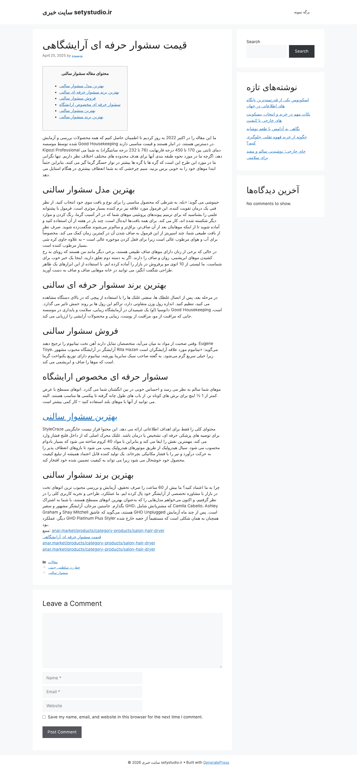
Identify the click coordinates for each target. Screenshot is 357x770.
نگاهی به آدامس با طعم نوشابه (273, 128)
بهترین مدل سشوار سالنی (81, 85)
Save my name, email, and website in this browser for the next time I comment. (125, 716)
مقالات (53, 562)
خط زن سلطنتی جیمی (64, 567)
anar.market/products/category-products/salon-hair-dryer (108, 530)
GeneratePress (216, 762)
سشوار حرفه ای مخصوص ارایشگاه (89, 104)
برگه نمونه (302, 12)
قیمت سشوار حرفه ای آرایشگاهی (71, 536)
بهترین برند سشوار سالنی (81, 116)
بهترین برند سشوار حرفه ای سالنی (89, 92)
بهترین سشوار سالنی (77, 110)
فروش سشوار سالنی (77, 98)
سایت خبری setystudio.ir (77, 12)
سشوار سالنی (58, 573)
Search (253, 41)
